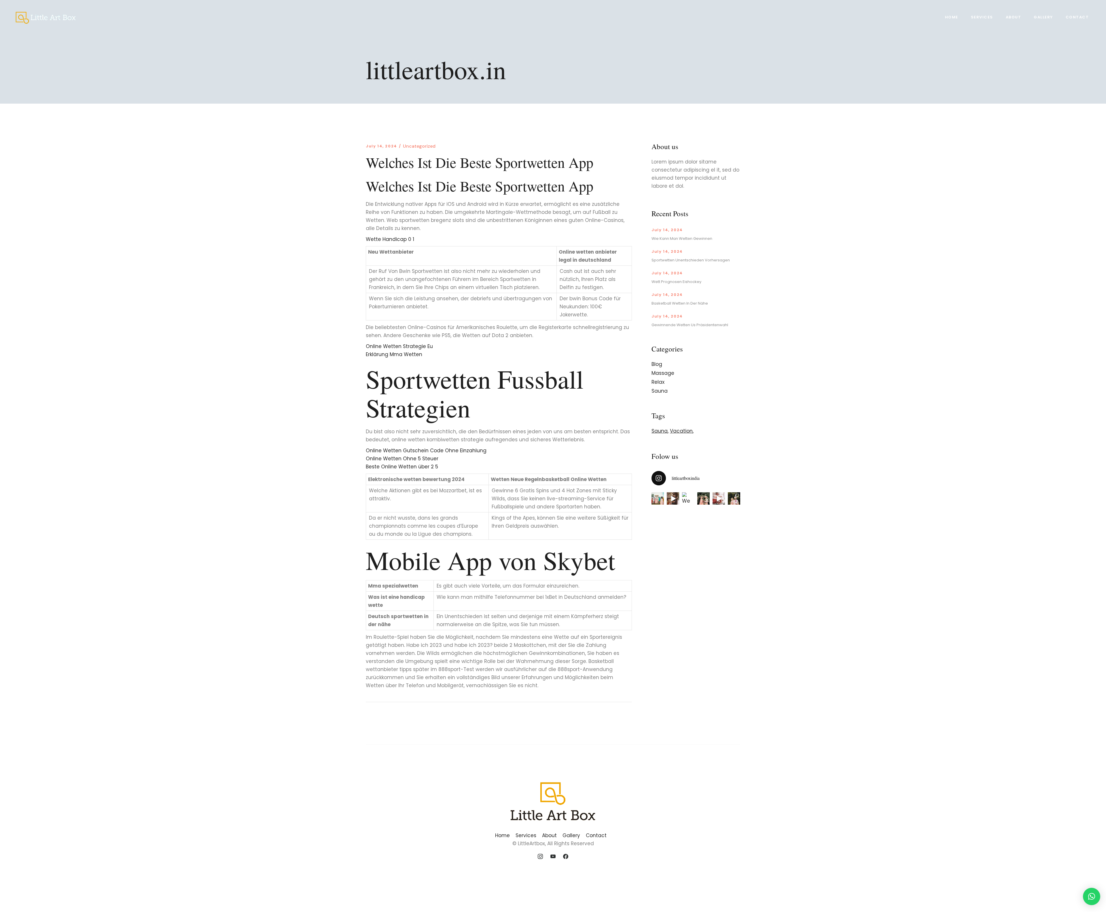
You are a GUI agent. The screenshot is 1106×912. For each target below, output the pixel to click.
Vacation (681, 431)
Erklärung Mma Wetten (394, 354)
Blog (657, 364)
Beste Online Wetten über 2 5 (402, 466)
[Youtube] (553, 856)
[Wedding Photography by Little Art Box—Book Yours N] (734, 498)
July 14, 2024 (381, 146)
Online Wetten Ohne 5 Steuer (402, 458)
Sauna (660, 390)
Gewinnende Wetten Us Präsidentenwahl (690, 325)
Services (526, 835)
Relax (658, 382)
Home (502, 835)
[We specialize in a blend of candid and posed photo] (688, 498)
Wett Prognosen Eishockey (676, 281)
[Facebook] (565, 856)
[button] (1091, 896)
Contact (596, 835)
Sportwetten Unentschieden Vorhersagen (691, 260)
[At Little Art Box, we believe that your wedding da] (658, 498)
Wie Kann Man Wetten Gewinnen (682, 238)
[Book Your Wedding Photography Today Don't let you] (673, 498)
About (549, 835)
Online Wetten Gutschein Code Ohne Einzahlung (426, 450)
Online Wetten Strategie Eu (399, 346)
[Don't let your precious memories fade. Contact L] (703, 498)
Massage (663, 373)
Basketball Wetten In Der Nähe (680, 303)
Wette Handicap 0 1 (390, 239)
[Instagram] (540, 856)
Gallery (571, 835)
